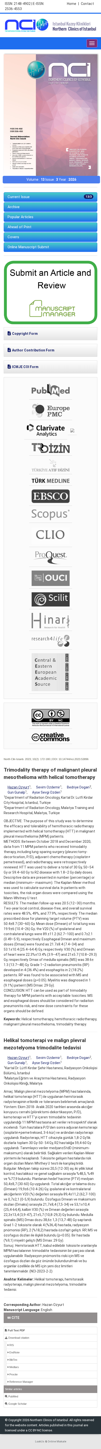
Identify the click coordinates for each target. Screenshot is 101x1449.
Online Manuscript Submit (28, 247)
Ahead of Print (19, 227)
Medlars (14, 1367)
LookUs (39, 1441)
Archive (14, 207)
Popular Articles (20, 217)
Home (73, 4)
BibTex (13, 1359)
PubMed (13, 1396)
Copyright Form (25, 334)
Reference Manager (21, 1381)
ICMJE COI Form (25, 367)
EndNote (14, 1352)
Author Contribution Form (33, 350)
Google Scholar (17, 1403)
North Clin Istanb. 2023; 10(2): (21, 759)
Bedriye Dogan (78, 787)
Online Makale (57, 1441)
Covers (13, 237)
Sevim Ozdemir (48, 787)
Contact (87, 4)
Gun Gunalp (16, 792)
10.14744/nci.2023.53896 (73, 759)
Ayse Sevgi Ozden (46, 792)
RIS (11, 1345)
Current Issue (50, 197)
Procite (13, 1374)
